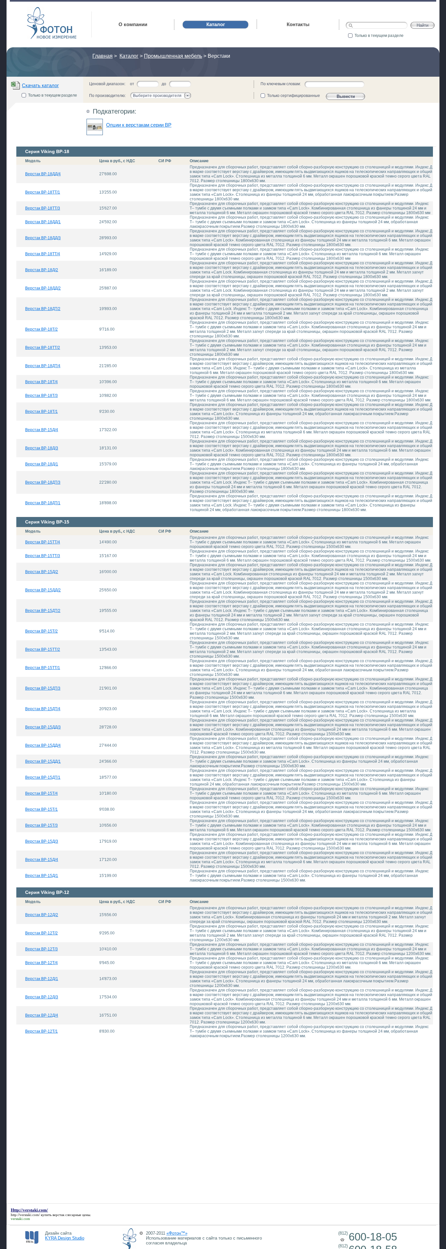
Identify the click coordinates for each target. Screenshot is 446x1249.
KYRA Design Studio (64, 1238)
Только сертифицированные (293, 95)
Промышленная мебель (173, 56)
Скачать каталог (40, 85)
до (164, 84)
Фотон (36, 10)
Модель (32, 161)
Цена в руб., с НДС (117, 161)
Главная (102, 56)
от (132, 84)
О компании (133, 24)
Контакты (298, 24)
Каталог (128, 56)
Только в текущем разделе (379, 35)
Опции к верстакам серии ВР (138, 125)
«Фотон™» (177, 1233)
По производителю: (107, 95)
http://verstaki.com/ (25, 1215)
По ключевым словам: (281, 84)
